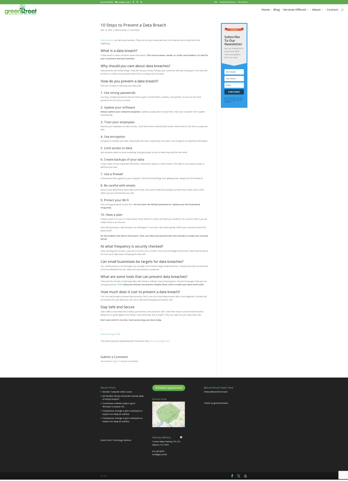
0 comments (134, 30)
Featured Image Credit (110, 334)
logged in (116, 361)
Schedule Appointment (168, 387)
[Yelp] (141, 2)
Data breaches (107, 40)
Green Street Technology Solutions (116, 440)
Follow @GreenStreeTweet (216, 391)
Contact (332, 10)
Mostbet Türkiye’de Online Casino (117, 391)
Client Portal (242, 2)
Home (266, 10)
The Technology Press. (160, 341)
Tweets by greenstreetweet (216, 403)
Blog (276, 10)
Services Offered (294, 10)
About (316, 10)
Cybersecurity (120, 30)
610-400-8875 (107, 2)
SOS (215, 2)
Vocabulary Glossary (227, 2)
